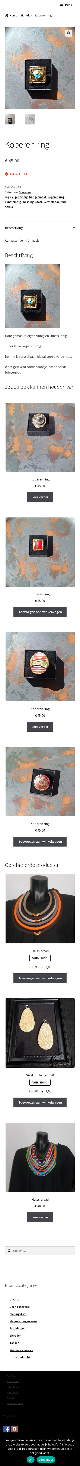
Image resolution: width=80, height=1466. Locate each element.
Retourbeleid (13, 1387)
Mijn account (13, 1392)
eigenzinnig (20, 197)
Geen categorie (20, 1307)
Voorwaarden (13, 1381)
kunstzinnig (13, 202)
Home (13, 15)
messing (28, 202)
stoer (38, 202)
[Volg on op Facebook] (6, 1429)
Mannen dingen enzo (23, 1321)
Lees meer (46, 1459)
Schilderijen (17, 1328)
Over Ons (11, 1376)
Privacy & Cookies (15, 1403)
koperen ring (56, 197)
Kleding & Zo (18, 1314)
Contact (10, 1398)
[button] (68, 33)
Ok (31, 1459)
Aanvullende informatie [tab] (22, 240)
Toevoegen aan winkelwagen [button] (40, 612)
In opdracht (22, 1357)
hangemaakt (37, 197)
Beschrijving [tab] (14, 228)
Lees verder (40, 497)
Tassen (14, 1343)
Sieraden (26, 15)
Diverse (14, 1299)
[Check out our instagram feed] (14, 1429)
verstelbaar (51, 202)
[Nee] (75, 1450)
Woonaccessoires (21, 1350)
